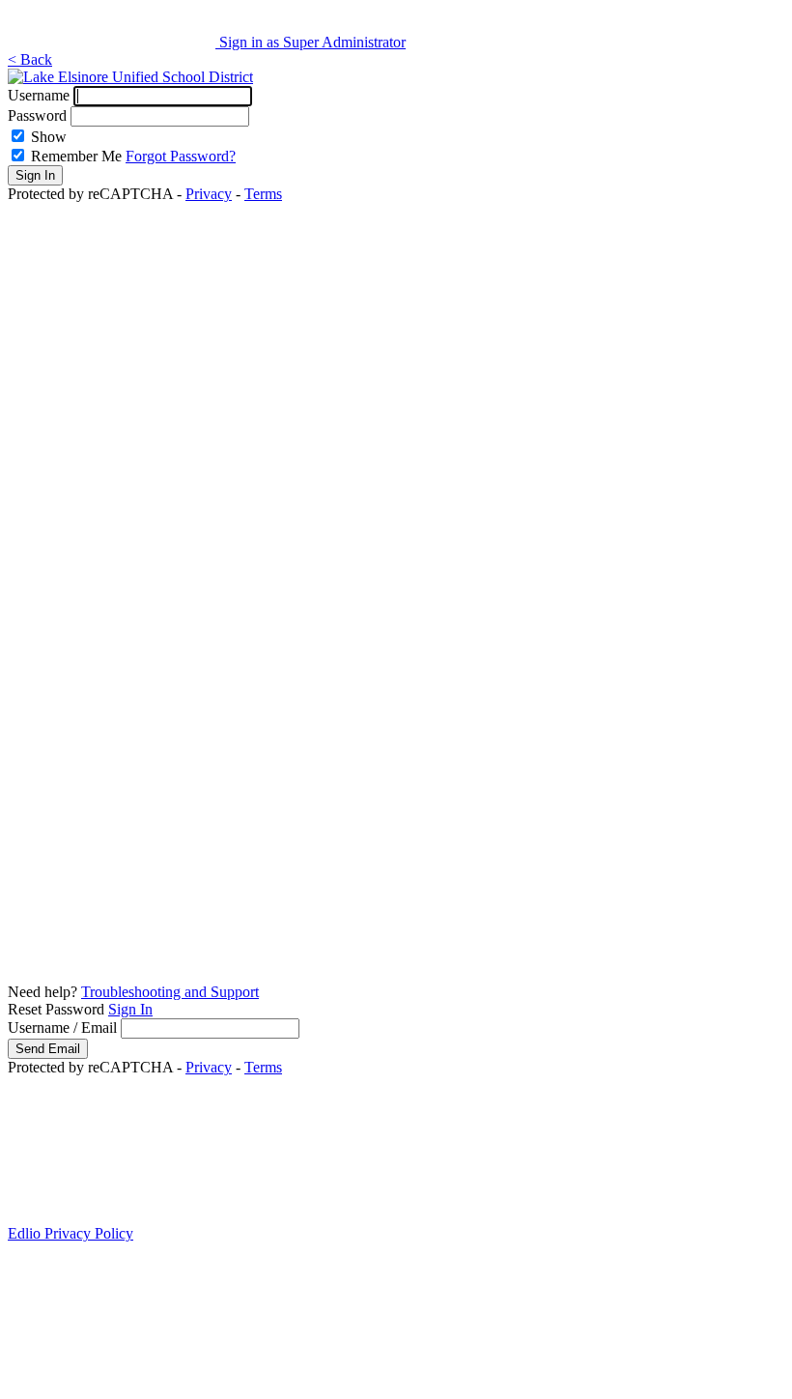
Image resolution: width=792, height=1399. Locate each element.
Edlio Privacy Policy (70, 1233)
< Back (30, 59)
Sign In (130, 1009)
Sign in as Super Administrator (312, 42)
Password (37, 115)
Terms (263, 194)
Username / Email (62, 1027)
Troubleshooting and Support (170, 992)
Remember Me (76, 156)
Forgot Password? (181, 156)
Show (49, 136)
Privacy (208, 194)
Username (39, 95)
